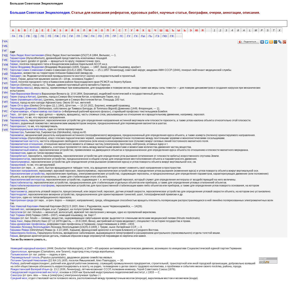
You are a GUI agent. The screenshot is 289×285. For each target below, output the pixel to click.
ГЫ (143, 36)
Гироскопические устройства (27, 173)
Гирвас (14, 64)
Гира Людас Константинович (27, 55)
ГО (100, 36)
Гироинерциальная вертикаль (28, 129)
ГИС (5, 111)
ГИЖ (5, 64)
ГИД (4, 55)
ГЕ (42, 36)
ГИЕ (4, 60)
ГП (107, 36)
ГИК (4, 78)
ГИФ (5, 120)
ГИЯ (5, 129)
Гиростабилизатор (21, 182)
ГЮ (165, 36)
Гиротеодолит (18, 194)
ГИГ (4, 50)
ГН (92, 36)
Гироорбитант (18, 155)
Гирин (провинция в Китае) (26, 99)
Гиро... (14, 114)
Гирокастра (17, 132)
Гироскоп (15, 167)
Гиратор (15, 61)
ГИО (5, 97)
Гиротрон (15, 197)
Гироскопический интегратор (27, 179)
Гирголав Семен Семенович (27, 70)
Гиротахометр (18, 191)
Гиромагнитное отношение (26, 144)
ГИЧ (4, 125)
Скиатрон (16, 275)
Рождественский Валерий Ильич (30, 269)
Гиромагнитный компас (24, 150)
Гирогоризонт (18, 126)
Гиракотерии (17, 58)
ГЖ (57, 36)
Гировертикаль (19, 120)
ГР (114, 36)
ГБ (20, 36)
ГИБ (4, 46)
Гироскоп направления (24, 170)
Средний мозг (19, 278)
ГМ (85, 36)
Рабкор (15, 263)
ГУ (128, 36)
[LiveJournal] (280, 42)
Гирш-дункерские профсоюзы (28, 224)
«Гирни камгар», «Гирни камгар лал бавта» (36, 111)
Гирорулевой (18, 164)
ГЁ (49, 36)
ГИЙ (5, 74)
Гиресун (15, 84)
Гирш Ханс (16, 221)
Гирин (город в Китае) (23, 96)
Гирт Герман (17, 215)
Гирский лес (17, 209)
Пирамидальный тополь (25, 257)
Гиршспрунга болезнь (23, 232)
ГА (13, 36)
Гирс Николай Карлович (24, 206)
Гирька (14, 235)
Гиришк (14, 102)
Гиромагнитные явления (25, 147)
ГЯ (171, 36)
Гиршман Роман (19, 230)
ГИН (5, 92)
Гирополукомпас (20, 161)
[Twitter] (266, 42)
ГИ (71, 36)
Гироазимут (17, 117)
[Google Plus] (284, 42)
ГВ (28, 36)
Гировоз (15, 123)
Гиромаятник (18, 152)
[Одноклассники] (271, 42)
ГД (35, 36)
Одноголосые (19, 251)
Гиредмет (15, 75)
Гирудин (15, 218)
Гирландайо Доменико (23, 108)
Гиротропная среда (22, 200)
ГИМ (5, 88)
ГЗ (63, 36)
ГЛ (78, 36)
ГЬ (150, 36)
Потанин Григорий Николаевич (29, 260)
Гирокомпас (17, 135)
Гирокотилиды (18, 138)
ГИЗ (4, 69)
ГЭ (157, 36)
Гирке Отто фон (19, 105)
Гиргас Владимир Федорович (27, 67)
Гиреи (13, 78)
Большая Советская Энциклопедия (40, 12)
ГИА (4, 41)
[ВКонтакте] (262, 42)
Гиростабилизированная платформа (32, 185)
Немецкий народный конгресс (29, 248)
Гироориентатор (20, 158)
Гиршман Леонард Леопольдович (30, 227)
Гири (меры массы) (21, 87)
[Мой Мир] (275, 42)
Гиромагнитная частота (24, 141)
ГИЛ (4, 83)
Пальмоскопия (19, 254)
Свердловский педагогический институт (34, 272)
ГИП (5, 102)
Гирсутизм (16, 212)
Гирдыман (16, 73)
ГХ (136, 36)
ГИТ (4, 115)
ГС (121, 36)
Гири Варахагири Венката (25, 93)
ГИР (4, 106)
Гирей (13, 81)
